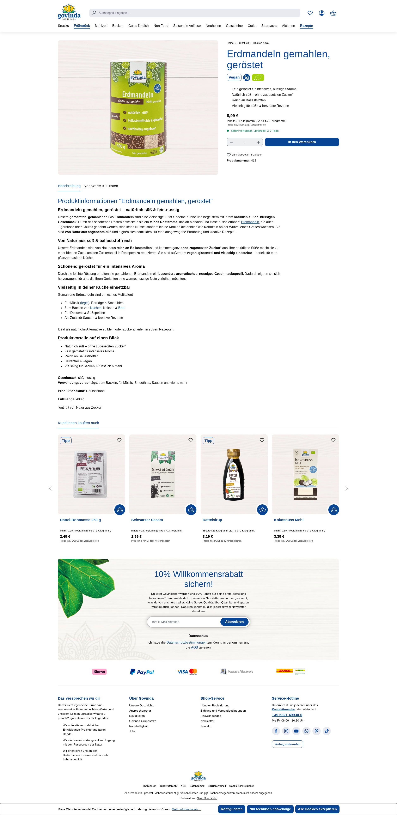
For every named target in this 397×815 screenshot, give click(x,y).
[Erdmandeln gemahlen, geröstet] (138, 107)
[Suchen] (94, 13)
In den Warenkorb (302, 142)
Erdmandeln (250, 222)
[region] (138, 107)
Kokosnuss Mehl (289, 520)
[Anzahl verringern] (231, 142)
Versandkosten (189, 793)
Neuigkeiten (137, 715)
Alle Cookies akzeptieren (317, 809)
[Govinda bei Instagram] (286, 731)
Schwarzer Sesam (147, 520)
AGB (194, 647)
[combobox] (194, 13)
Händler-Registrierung (215, 705)
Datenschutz (197, 786)
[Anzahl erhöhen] (258, 142)
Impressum (149, 786)
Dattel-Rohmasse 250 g (80, 520)
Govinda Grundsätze (142, 721)
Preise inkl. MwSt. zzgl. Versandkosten (246, 124)
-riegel (83, 303)
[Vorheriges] (50, 488)
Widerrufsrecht (168, 786)
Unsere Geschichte (141, 705)
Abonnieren (234, 622)
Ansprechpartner (140, 710)
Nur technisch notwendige (270, 809)
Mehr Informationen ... (186, 809)
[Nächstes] (347, 488)
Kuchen (96, 308)
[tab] (69, 186)
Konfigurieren (232, 809)
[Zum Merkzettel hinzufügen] (119, 440)
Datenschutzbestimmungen (186, 642)
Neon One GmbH (207, 798)
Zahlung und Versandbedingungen (223, 710)
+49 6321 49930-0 (287, 715)
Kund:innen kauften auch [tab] (78, 423)
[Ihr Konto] (322, 13)
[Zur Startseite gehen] (69, 12)
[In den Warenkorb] (119, 509)
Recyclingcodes (211, 715)
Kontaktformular (283, 709)
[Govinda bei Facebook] (276, 731)
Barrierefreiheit (217, 786)
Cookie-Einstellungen (241, 786)
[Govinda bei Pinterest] (316, 731)
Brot (121, 308)
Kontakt (205, 726)
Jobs (132, 731)
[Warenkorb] (333, 13)
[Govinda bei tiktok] (327, 731)
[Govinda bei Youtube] (296, 731)
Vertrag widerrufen (287, 744)
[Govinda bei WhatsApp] (306, 731)
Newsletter (207, 721)
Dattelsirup (212, 520)
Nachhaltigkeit (138, 726)
